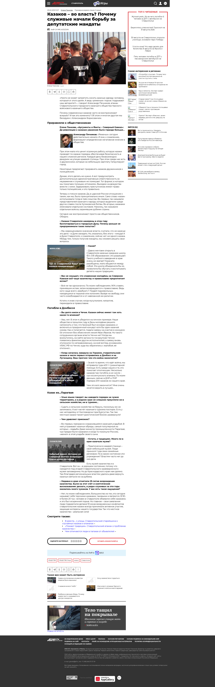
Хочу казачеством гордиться (108, 578)
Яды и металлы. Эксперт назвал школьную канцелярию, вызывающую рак (151, 93)
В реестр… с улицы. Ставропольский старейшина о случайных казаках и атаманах (90, 522)
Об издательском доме (73, 639)
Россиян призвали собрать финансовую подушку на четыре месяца (150, 148)
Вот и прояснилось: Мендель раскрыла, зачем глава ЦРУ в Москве (152, 131)
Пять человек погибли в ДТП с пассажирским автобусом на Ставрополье (148, 59)
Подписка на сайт (71, 641)
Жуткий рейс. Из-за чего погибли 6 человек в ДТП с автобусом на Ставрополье (148, 19)
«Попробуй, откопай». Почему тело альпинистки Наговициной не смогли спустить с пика (152, 76)
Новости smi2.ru (55, 631)
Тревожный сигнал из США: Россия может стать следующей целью (151, 164)
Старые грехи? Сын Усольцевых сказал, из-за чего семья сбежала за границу (152, 101)
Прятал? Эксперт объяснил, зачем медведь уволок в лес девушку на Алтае (152, 117)
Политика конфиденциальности (148, 641)
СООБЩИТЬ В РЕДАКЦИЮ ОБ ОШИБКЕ (78, 644)
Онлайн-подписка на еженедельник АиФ (143, 639)
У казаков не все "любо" (67, 586)
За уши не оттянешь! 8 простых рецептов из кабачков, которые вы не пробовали (153, 85)
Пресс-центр (90, 639)
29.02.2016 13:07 (53, 10)
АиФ (62, 86)
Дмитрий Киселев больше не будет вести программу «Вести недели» (151, 156)
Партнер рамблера (86, 677)
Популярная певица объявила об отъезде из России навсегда (150, 139)
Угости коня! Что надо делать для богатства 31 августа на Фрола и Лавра (148, 49)
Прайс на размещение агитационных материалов (112, 641)
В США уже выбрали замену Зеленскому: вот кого (149, 172)
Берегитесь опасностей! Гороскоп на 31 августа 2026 (148, 29)
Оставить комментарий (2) (107, 541)
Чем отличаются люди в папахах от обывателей (89, 531)
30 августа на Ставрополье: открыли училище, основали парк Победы (148, 39)
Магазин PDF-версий (116, 639)
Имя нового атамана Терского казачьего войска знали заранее (109, 587)
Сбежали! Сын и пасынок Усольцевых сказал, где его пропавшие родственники (153, 109)
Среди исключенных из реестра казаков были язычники (70, 579)
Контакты (85, 641)
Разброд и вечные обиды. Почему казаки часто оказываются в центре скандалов (71, 596)
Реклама (101, 639)
